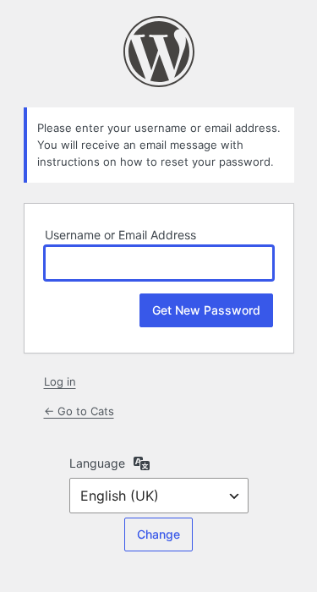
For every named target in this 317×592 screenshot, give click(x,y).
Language (97, 463)
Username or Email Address (120, 234)
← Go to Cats (79, 411)
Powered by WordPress (158, 51)
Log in (60, 381)
